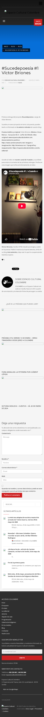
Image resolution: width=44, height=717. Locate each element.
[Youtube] (13, 3)
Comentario (6, 433)
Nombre (5, 459)
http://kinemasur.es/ (19, 145)
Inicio (3, 603)
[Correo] (20, 3)
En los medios (6, 625)
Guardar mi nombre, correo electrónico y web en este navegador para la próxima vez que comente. (22, 490)
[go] (38, 504)
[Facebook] (3, 3)
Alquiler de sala (7, 617)
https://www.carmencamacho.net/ (13, 143)
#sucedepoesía (27, 117)
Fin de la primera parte (16, 563)
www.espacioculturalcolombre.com (20, 137)
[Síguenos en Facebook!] (12, 700)
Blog (20, 82)
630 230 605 (13, 672)
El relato (4, 608)
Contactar (5, 631)
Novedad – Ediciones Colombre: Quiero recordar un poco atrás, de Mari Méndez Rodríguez (22, 535)
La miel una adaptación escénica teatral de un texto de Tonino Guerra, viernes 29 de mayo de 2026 (23, 519)
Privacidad (38, 709)
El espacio (5, 605)
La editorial (5, 611)
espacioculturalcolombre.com (16, 675)
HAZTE (38, 22)
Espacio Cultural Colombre (15, 80)
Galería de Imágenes (9, 622)
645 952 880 (22, 672)
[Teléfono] (17, 3)
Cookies (5, 711)
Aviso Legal (29, 709)
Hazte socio (6, 633)
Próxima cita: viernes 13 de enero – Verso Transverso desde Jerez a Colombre (19, 339)
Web (3, 476)
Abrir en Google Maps (10, 689)
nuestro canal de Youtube (24, 160)
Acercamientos (12, 252)
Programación (6, 620)
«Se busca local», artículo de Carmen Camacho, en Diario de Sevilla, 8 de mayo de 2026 (24, 551)
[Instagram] (6, 3)
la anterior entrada (23, 127)
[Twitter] (10, 3)
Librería (4, 614)
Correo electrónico (9, 468)
